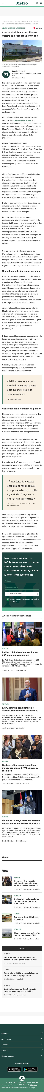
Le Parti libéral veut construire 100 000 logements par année (20, 654)
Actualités (5, 704)
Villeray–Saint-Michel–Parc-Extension (27, 21)
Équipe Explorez (21, 995)
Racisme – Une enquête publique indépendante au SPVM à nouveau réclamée (20, 767)
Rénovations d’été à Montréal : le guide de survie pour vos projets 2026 (21, 974)
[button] (3, 3)
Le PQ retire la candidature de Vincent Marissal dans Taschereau (20, 709)
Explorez (22, 948)
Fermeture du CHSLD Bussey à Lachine (27, 918)
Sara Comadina (20, 728)
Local (11, 21)
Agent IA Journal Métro (22, 783)
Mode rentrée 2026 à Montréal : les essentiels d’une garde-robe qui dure (20, 958)
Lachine (16, 914)
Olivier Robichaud (21, 671)
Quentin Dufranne (18, 70)
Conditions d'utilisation (21, 1088)
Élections (5, 648)
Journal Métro (21, 963)
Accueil (5, 21)
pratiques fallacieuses (22, 120)
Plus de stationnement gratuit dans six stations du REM (27, 933)
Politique (5, 761)
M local (5, 871)
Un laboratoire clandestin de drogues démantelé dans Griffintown (26, 901)
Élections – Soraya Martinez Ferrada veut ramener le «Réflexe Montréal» (21, 822)
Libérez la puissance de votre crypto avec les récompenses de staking (20, 989)
